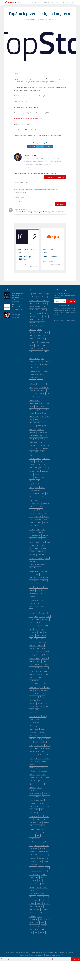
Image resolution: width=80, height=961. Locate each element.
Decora (44, 474)
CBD (31, 439)
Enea (41, 506)
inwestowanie (34, 600)
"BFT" (44, 306)
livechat (32, 635)
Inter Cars (40, 597)
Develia (32, 481)
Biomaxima (33, 410)
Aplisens (32, 384)
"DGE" (43, 310)
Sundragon (33, 858)
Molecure (40, 674)
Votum (45, 897)
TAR (41, 864)
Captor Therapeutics (36, 435)
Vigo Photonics (34, 893)
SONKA (42, 832)
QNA (47, 777)
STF (31, 855)
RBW (39, 787)
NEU (36, 693)
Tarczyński (33, 868)
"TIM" (31, 339)
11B (43, 345)
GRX (31, 574)
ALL (36, 365)
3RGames (32, 352)
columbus (40, 455)
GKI (43, 542)
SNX (31, 832)
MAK (31, 642)
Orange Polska (34, 729)
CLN (36, 448)
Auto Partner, (34, 397)
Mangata (32, 645)
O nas (25, 2)
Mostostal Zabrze (35, 684)
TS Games (33, 881)
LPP (38, 635)
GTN (36, 574)
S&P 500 (46, 793)
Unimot (39, 887)
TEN (47, 868)
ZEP (43, 929)
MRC (47, 687)
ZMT (31, 932)
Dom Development (35, 490)
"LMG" (31, 326)
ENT (40, 510)
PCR (36, 742)
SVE (48, 858)
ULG (45, 881)
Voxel (36, 900)
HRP (31, 587)
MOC (45, 671)
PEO (36, 745)
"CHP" (31, 310)
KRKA (46, 626)
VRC (42, 900)
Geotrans (41, 539)
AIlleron (40, 361)
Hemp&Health (34, 581)
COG (42, 452)
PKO (39, 755)
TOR (38, 874)
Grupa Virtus (44, 571)
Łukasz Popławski (25, 264)
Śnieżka (32, 829)
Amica (37, 368)
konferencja (33, 626)
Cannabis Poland (43, 432)
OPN (31, 726)
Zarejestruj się (60, 177)
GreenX (40, 558)
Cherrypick (33, 445)
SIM (43, 819)
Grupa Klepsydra (35, 568)
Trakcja (43, 877)
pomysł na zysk (42, 771)
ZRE (36, 932)
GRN (47, 558)
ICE (41, 587)
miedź (44, 661)
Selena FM (33, 813)
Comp (31, 461)
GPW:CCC (32, 555)
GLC (48, 542)
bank (42, 397)
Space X (32, 835)
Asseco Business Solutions (37, 390)
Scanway (32, 803)
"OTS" (39, 329)
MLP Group (38, 668)
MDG (41, 652)
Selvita (40, 813)
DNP (37, 487)
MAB (36, 639)
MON (47, 674)
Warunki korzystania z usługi (52, 189)
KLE (31, 623)
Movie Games (34, 687)
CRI (39, 465)
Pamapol (42, 732)
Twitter (41, 146)
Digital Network (34, 484)
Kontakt (62, 2)
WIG (31, 906)
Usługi (31, 2)
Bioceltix (43, 406)
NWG (31, 710)
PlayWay (46, 758)
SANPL (38, 797)
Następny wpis (52, 226)
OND (31, 719)
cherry (43, 442)
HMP (31, 584)
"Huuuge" (32, 316)
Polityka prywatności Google (41, 189)
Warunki (63, 320)
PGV (36, 748)
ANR (44, 377)
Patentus (32, 739)
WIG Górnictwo (34, 910)
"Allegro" (45, 252)
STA (31, 845)
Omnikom (44, 952)
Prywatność (57, 320)
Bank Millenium (34, 400)
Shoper (37, 819)
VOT (39, 897)
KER (36, 616)
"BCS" (37, 303)
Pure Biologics (34, 777)
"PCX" (40, 332)
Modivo (32, 674)
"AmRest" (32, 297)
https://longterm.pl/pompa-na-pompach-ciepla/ (28, 118)
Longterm (12, 952)
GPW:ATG (32, 552)
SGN (46, 816)
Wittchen (32, 916)
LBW (40, 632)
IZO (39, 603)
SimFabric (33, 823)
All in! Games (44, 365)
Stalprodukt (33, 848)
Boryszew (32, 426)
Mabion (42, 639)
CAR (46, 435)
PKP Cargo (38, 758)
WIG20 (41, 913)
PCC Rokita (46, 739)
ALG (31, 365)
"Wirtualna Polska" (44, 342)
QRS (43, 781)
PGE (31, 748)
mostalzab (41, 677)
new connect (33, 697)
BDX (47, 403)
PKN (43, 752)
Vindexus (32, 897)
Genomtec (33, 539)
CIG (49, 445)
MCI (31, 652)
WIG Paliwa (45, 910)
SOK (36, 832)
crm (44, 465)
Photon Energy (45, 748)
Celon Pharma (34, 442)
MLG (31, 668)
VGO (38, 890)
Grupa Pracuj (34, 571)
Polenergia (33, 764)
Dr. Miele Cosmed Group (37, 494)
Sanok (31, 797)
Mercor (32, 661)
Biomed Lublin (43, 410)
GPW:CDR (41, 555)
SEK (31, 810)
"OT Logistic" (40, 326)
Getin (31, 542)
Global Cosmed (34, 545)
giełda (37, 542)
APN (39, 384)
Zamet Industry (34, 926)
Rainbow (32, 787)
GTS (42, 574)
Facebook (32, 146)
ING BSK (32, 597)
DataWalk (45, 471)
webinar (39, 903)
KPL (41, 626)
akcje (46, 361)
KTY (42, 629)
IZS (31, 610)
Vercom (32, 890)
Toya (31, 877)
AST (31, 394)
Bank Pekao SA (34, 403)
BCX (42, 403)
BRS (45, 426)
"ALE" (55, 249)
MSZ (36, 690)
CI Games (42, 445)
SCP (31, 806)
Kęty (48, 616)
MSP (31, 690)
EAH (31, 500)
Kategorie (37, 2)
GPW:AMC (44, 548)
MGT (38, 661)
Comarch (46, 458)
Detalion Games (40, 477)
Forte (42, 526)
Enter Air (32, 513)
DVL (48, 494)
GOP (31, 548)
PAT (43, 735)
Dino (43, 484)
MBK (38, 648)
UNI (43, 884)
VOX (31, 900)
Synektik (46, 861)
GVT (47, 574)
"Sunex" (38, 336)
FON (36, 526)
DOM (42, 487)
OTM (42, 729)
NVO (47, 706)
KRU (31, 629)
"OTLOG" (32, 329)
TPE (37, 877)
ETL (45, 513)
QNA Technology (35, 781)
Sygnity (39, 861)
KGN (37, 619)
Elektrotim (46, 503)
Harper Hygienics (43, 577)
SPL (38, 835)
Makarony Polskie (40, 642)
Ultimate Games (34, 884)
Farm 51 (32, 523)
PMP (31, 761)
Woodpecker (33, 919)
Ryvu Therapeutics (35, 793)
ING (42, 594)
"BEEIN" (44, 303)
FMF (31, 526)
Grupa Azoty (33, 561)
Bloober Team (34, 416)
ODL (37, 710)
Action (42, 355)
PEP (41, 745)
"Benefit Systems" (35, 306)
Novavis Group (42, 703)
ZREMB (42, 932)
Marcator (40, 645)
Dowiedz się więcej (47, 959)
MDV (47, 652)
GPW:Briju (41, 552)
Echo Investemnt (35, 503)
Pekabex (42, 742)
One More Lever (34, 723)
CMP (31, 452)
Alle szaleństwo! (50, 256)
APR (44, 384)
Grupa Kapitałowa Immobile (38, 564)
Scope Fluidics (42, 803)
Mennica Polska (34, 658)
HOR (37, 584)
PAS (31, 735)
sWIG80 (32, 861)
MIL (31, 664)
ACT (36, 355)
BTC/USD (32, 429)
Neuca (42, 693)
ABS (31, 355)
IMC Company (34, 594)
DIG (38, 481)
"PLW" (46, 332)
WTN (31, 922)
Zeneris (37, 929)
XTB (37, 922)
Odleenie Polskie (35, 713)
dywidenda (33, 497)
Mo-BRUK (38, 671)
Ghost (56, 952)
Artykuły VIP (54, 2)
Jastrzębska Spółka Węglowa (38, 613)
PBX (39, 739)
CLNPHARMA (44, 448)
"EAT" (31, 313)
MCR (36, 652)
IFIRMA (32, 590)
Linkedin (49, 146)
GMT (43, 545)
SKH (31, 826)
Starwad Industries (43, 852)
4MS (46, 352)
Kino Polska (45, 619)
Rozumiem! (75, 959)
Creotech (32, 465)
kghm (31, 619)
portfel (32, 774)
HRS (36, 587)
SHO (31, 819)
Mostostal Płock (34, 681)
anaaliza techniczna (35, 371)
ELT (31, 506)
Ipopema (32, 603)
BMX (31, 419)
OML (44, 716)
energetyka (33, 510)
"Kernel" (32, 323)
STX (41, 855)
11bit (31, 348)
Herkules (43, 581)
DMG (31, 487)
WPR (47, 919)
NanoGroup (44, 690)
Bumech (32, 432)
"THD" (45, 336)
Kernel (42, 616)
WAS (47, 900)
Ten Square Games (35, 871)
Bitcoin (39, 413)
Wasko (32, 903)
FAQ (68, 2)
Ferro (39, 523)
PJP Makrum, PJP (34, 752)
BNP (36, 419)
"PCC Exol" (33, 332)
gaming (45, 535)
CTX (31, 468)
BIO (37, 406)
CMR (36, 452)
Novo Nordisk (34, 706)
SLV (42, 826)
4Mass (40, 352)
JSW (31, 616)
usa (45, 887)
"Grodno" (38, 313)
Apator (40, 381)
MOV (44, 684)
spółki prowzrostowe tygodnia (39, 842)
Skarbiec (46, 823)
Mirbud (37, 664)
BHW (31, 406)
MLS (46, 668)
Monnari (32, 677)
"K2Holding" (32, 249)
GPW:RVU (33, 558)
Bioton (32, 413)
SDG (48, 806)
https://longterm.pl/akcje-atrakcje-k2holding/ (27, 130)
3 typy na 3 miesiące (42, 348)
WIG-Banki (33, 913)
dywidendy (42, 497)
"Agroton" (33, 294)
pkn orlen (32, 755)
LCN (46, 632)
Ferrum (46, 523)
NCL (31, 693)
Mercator (44, 658)
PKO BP (46, 755)
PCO (31, 742)
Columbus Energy (35, 458)
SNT (43, 829)
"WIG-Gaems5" (40, 339)
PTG (38, 774)
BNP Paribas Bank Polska (37, 423)
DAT (38, 471)
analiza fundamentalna (36, 374)
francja (32, 529)
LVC (31, 639)
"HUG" (46, 313)
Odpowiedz (60, 204)
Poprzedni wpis (27, 226)
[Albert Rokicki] (18, 157)
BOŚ (39, 426)
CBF (36, 439)
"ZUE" (38, 345)
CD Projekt (43, 439)
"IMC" (45, 316)
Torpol (44, 874)
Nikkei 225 (33, 700)
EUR (31, 516)
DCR (31, 474)
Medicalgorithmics (35, 655)
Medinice (46, 655)
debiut (37, 474)
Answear (32, 381)
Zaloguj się (49, 177)
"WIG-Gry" (33, 342)
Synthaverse (33, 864)
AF (47, 355)
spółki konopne (34, 839)
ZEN (31, 929)
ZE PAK (44, 926)
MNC (31, 671)
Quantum (32, 784)
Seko (36, 810)
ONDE (37, 719)
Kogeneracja (38, 623)
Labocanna (33, 632)
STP (36, 855)
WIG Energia (38, 906)
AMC (31, 368)
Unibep (32, 887)
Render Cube (34, 790)
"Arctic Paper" (42, 297)
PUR (43, 774)
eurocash (38, 516)
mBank (32, 648)
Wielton (46, 903)
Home (20, 2)
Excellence (38, 519)
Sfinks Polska (33, 816)
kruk (36, 629)
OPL (43, 723)
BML (48, 416)
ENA (36, 506)
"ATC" (31, 303)
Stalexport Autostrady (41, 845)
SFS (41, 816)
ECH (36, 500)
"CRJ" (37, 310)
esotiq (40, 513)
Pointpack (44, 761)
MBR (43, 648)
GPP (36, 548)
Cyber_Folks (38, 468)
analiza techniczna (23, 249)
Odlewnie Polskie (35, 716)
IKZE (42, 590)
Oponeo (37, 726)
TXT (40, 881)
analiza (46, 371)
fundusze (32, 532)
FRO (38, 529)
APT (31, 387)
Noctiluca (32, 703)
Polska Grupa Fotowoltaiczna (38, 768)
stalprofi (42, 848)
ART (36, 387)
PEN (31, 745)
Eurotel (46, 516)
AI (42, 358)
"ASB (31, 300)
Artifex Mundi (44, 387)
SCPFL (37, 806)
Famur (46, 519)
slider (36, 826)
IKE (37, 590)
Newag (42, 697)
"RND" (31, 336)
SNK (38, 829)
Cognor (32, 455)
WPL (41, 919)
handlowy (33, 577)
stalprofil (32, 852)
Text (45, 871)
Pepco (47, 745)
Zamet (42, 922)
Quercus (40, 784)
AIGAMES (32, 361)
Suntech (41, 858)
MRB (42, 687)
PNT (36, 761)
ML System (45, 664)
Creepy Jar (39, 461)
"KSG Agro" (41, 323)
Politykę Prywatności (65, 308)
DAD (46, 468)
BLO (45, 413)
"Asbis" (37, 300)
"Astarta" (45, 300)
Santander (46, 797)
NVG (42, 706)
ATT (48, 394)
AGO (31, 358)
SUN (46, 855)
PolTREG (32, 771)
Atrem (42, 394)
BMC (42, 416)
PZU (42, 777)
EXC (31, 519)
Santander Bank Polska (36, 800)
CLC (31, 448)
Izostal (43, 606)
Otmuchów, (33, 732)
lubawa (44, 635)
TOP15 (32, 874)
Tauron (41, 868)
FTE (43, 529)
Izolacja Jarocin (34, 606)
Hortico (43, 584)
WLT (39, 916)
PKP (31, 758)
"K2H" (19, 252)
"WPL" (31, 345)
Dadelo (32, 471)
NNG (40, 700)
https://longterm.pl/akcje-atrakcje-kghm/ (26, 107)
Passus (37, 735)
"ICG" (39, 316)
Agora (37, 358)
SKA (40, 823)
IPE (42, 600)
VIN (43, 893)
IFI (45, 587)
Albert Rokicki (33, 19)
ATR (36, 394)
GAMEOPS (41, 532)
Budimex (40, 429)
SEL (42, 810)
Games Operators (35, 535)
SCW (42, 806)
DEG (31, 477)
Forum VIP (46, 2)
